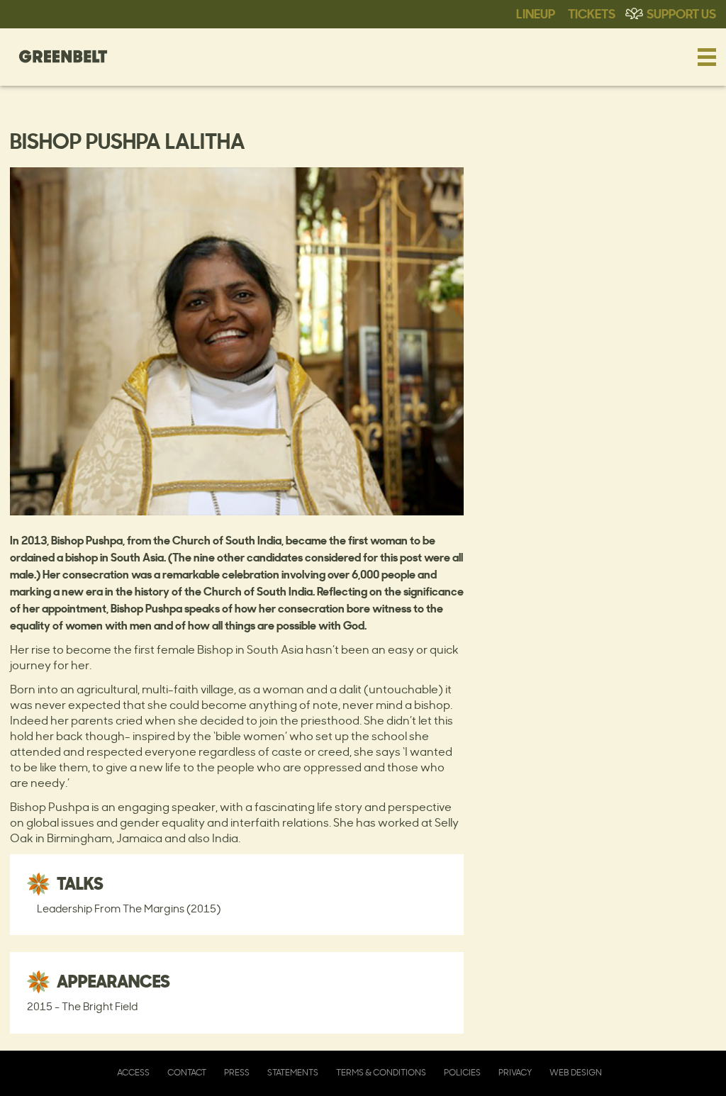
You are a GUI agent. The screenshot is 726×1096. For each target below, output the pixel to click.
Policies (462, 1072)
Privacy (515, 1072)
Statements (292, 1072)
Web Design (575, 1072)
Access (133, 1072)
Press (237, 1072)
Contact (186, 1072)
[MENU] (707, 57)
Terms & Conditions (381, 1072)
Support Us (681, 13)
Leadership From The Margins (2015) (128, 908)
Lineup (535, 13)
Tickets (591, 13)
